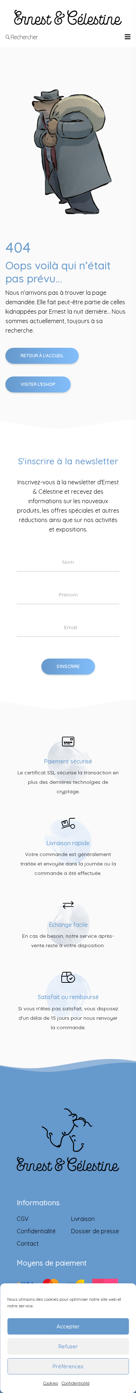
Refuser (68, 1346)
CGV (23, 1218)
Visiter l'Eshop (38, 384)
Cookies (50, 1383)
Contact (28, 1243)
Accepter (68, 1326)
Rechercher (23, 37)
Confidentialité (76, 1383)
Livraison (83, 1218)
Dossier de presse (95, 1231)
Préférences (68, 1366)
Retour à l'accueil (42, 355)
